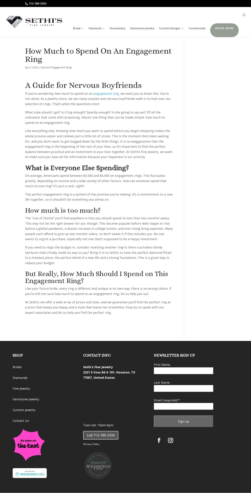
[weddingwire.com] (30, 477)
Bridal (77, 28)
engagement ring (106, 93)
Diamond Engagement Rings (56, 67)
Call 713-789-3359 (101, 435)
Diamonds (95, 28)
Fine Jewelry (118, 28)
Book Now (224, 28)
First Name (162, 365)
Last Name (162, 382)
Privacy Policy (91, 444)
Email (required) (167, 400)
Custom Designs (169, 28)
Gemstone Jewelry (142, 28)
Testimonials (197, 28)
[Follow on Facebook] (159, 440)
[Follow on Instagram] (170, 440)
